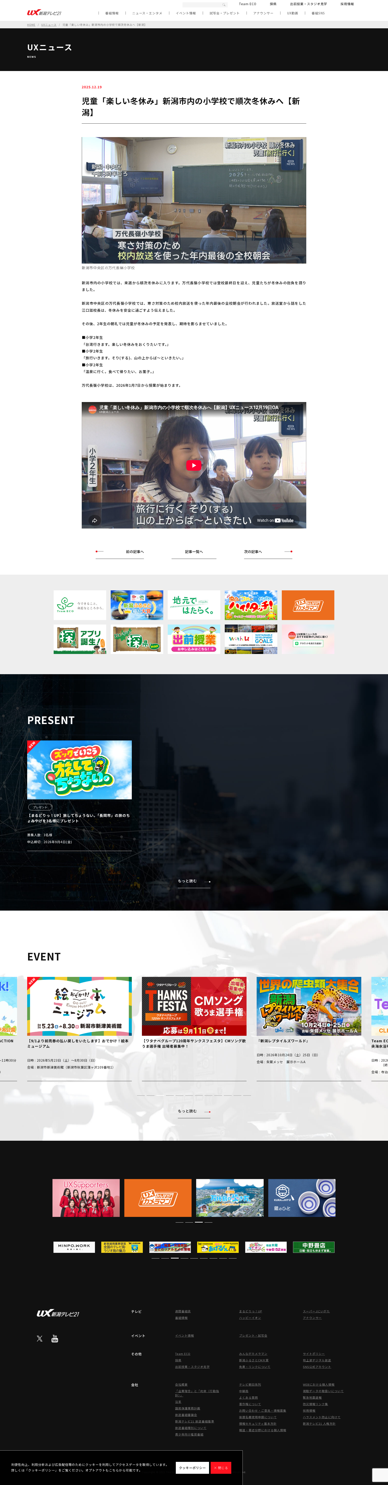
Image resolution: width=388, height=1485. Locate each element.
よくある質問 (248, 1397)
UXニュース (49, 25)
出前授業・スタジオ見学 (308, 4)
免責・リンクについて (255, 1367)
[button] (141, 1095)
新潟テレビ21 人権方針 (319, 1423)
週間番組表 (183, 1311)
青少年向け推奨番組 (189, 1434)
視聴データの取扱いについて (323, 1391)
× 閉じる (221, 1467)
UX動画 (292, 13)
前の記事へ (135, 551)
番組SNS (318, 13)
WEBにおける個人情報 (319, 1384)
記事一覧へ (194, 551)
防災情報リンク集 (315, 1404)
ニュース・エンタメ (147, 13)
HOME (31, 25)
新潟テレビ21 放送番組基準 (194, 1421)
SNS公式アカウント (317, 1367)
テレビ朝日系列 (250, 1384)
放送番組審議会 (186, 1415)
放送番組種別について (191, 1428)
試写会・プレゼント (224, 13)
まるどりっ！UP (250, 1311)
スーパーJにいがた (316, 1311)
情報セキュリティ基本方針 (258, 1423)
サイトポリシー (314, 1354)
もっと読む (187, 880)
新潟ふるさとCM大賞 (254, 1360)
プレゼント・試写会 (253, 1335)
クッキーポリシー (192, 1467)
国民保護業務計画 (187, 1408)
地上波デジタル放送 (317, 1360)
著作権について (250, 1404)
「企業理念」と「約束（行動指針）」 (197, 1393)
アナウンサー (263, 13)
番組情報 (112, 13)
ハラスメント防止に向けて (322, 1417)
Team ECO (247, 4)
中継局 (244, 1391)
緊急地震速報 (312, 1397)
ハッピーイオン (250, 1318)
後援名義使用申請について (258, 1417)
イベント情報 (186, 13)
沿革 (178, 1402)
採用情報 (347, 4)
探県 (273, 4)
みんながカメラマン (253, 1354)
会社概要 (181, 1384)
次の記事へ (253, 551)
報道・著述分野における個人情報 (262, 1430)
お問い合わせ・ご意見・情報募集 (262, 1410)
